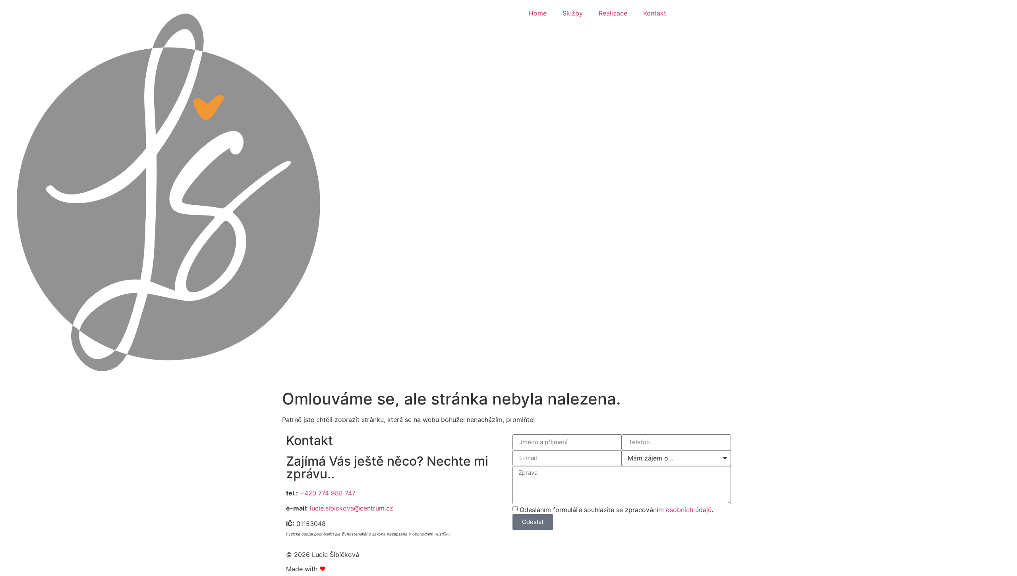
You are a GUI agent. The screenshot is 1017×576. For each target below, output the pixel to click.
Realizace (613, 13)
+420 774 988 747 (328, 493)
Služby (573, 13)
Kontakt (654, 13)
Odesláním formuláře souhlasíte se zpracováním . (616, 509)
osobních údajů (689, 509)
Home (538, 13)
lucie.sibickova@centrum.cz (351, 508)
